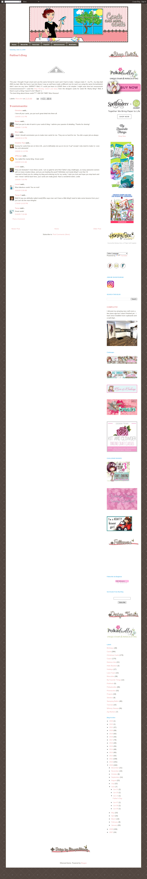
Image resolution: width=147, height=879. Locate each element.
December (115, 768)
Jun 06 (116, 805)
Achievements (59, 44)
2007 (111, 832)
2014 (111, 749)
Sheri (17, 132)
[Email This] (42, 99)
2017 (111, 740)
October (114, 774)
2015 (111, 746)
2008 (111, 829)
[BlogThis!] (44, 99)
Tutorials (35, 44)
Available (72, 44)
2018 (111, 737)
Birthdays (110, 648)
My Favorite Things (114, 680)
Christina (18, 110)
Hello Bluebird (112, 666)
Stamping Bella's (113, 701)
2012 (111, 756)
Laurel (17, 184)
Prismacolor (111, 690)
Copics (109, 658)
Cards (109, 651)
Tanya (17, 208)
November (115, 771)
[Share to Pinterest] (50, 99)
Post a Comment (19, 219)
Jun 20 (116, 792)
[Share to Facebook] (48, 99)
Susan (17, 121)
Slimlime (110, 698)
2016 (111, 743)
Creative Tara (20, 143)
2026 (111, 721)
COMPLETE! (112, 307)
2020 (111, 730)
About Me (24, 44)
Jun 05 (116, 809)
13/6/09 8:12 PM (21, 138)
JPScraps (18, 156)
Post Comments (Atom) (61, 234)
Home (14, 44)
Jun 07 (116, 802)
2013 (111, 752)
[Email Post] (37, 99)
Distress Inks (111, 662)
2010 (111, 762)
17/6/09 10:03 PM (21, 203)
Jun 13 (116, 796)
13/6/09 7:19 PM (21, 127)
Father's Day (117, 798)
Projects (110, 694)
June (113, 787)
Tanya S (18, 195)
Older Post (97, 229)
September (115, 777)
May (113, 813)
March (113, 819)
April (113, 816)
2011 (111, 759)
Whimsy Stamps (113, 708)
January (114, 825)
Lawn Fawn (111, 673)
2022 (111, 724)
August (114, 780)
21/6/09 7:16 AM (21, 214)
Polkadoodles (112, 687)
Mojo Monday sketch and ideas (46, 89)
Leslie (17, 167)
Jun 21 (116, 789)
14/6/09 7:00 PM (21, 179)
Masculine (19, 99)
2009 (111, 765)
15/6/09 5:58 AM (21, 190)
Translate (123, 255)
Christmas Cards (113, 655)
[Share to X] (46, 99)
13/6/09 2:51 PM (21, 116)
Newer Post (15, 229)
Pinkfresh (110, 683)
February (114, 822)
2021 (111, 727)
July (113, 783)
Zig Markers (111, 712)
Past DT (46, 44)
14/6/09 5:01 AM (21, 162)
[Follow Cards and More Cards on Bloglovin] (122, 582)
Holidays (110, 669)
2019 (111, 734)
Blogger (84, 863)
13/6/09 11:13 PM (21, 151)
